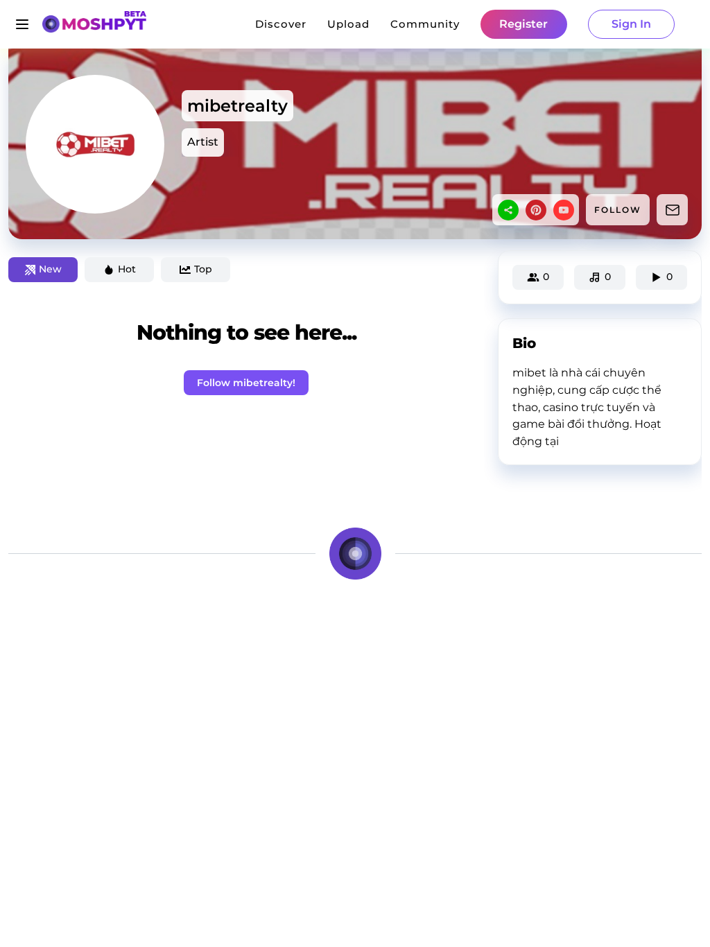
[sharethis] (508, 210)
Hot (127, 269)
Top (203, 269)
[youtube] (563, 210)
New (50, 269)
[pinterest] (536, 210)
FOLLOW (617, 210)
